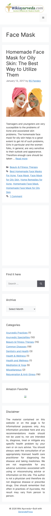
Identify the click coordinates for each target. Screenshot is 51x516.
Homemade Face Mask (25, 183)
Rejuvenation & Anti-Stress (20, 374)
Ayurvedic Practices (17, 332)
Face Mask (23, 175)
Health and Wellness (17, 360)
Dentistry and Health (17, 351)
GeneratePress (25, 511)
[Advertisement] (25, 234)
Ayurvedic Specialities (18, 337)
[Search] (41, 283)
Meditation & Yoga (16, 365)
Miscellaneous (14, 369)
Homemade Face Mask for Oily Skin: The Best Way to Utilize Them (25, 63)
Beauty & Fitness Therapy (24, 167)
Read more (21, 158)
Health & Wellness (16, 356)
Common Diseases (16, 346)
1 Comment (16, 196)
